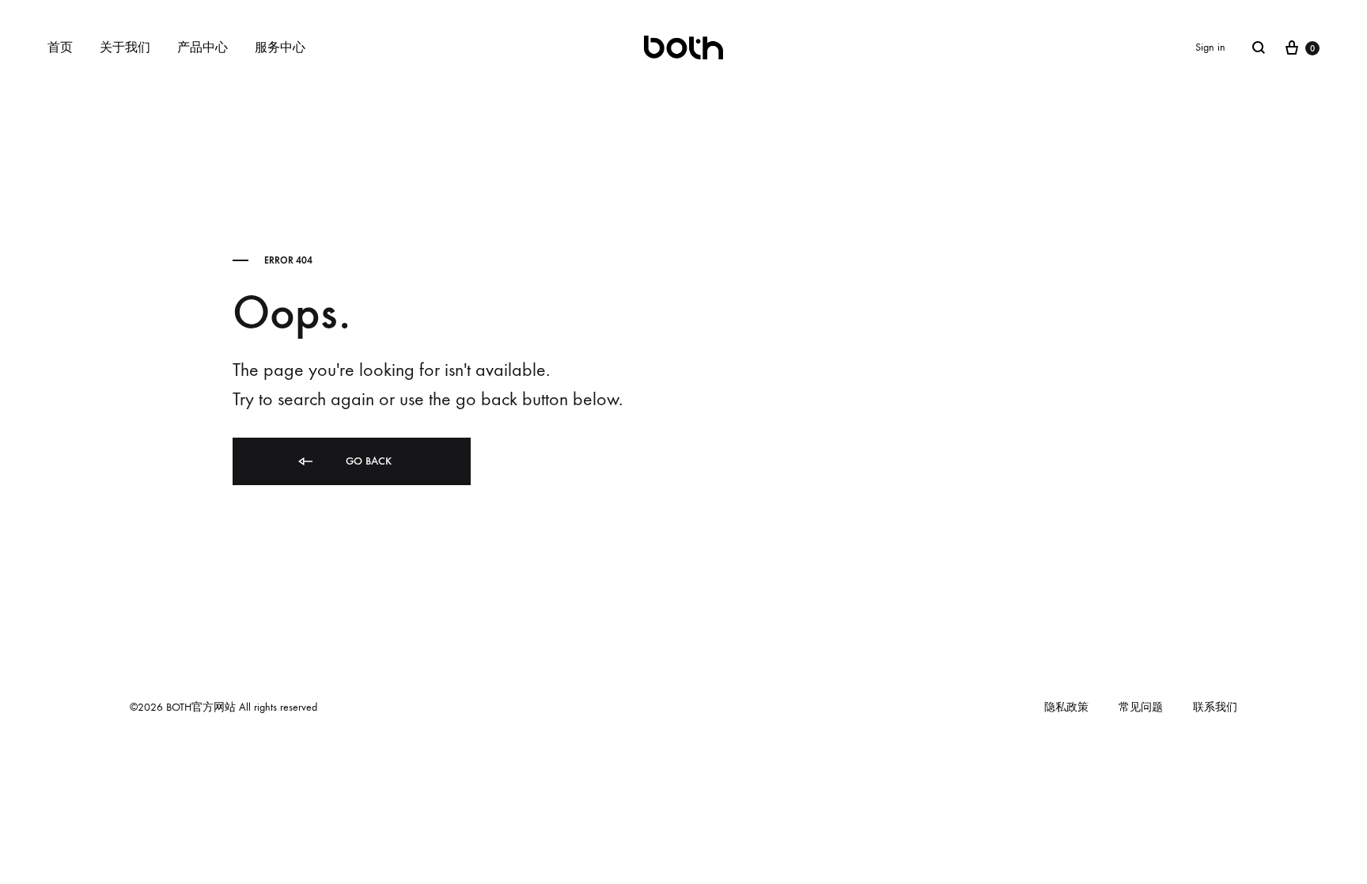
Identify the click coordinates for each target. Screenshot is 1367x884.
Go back (367, 461)
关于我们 (125, 47)
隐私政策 (1066, 707)
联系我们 (1215, 707)
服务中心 (280, 47)
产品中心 (202, 47)
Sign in (1210, 47)
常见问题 (1141, 707)
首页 (60, 47)
